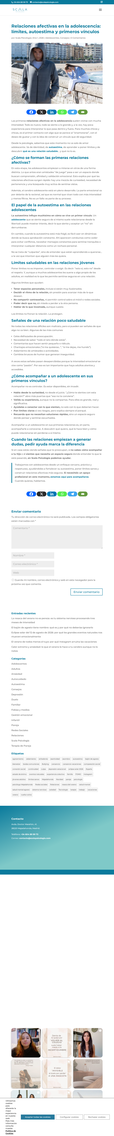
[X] (41, 112)
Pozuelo (22, 998)
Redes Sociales (19, 730)
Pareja (15, 725)
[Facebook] (31, 112)
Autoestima (18, 684)
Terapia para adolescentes (31, 939)
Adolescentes (52, 38)
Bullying (45, 764)
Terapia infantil (25, 947)
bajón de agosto (92, 759)
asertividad (55, 759)
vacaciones (92, 790)
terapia (73, 790)
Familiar (16, 704)
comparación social (92, 764)
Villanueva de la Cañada (30, 1012)
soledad (52, 790)
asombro (66, 759)
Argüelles (23, 1009)
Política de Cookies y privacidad (87, 922)
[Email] (83, 112)
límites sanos (33, 779)
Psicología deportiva (28, 954)
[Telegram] (72, 112)
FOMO (78, 774)
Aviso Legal (97, 918)
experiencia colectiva (55, 774)
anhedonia (43, 759)
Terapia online (25, 950)
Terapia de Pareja (21, 745)
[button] (26, 1042)
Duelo (14, 699)
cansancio (56, 764)
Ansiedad (16, 674)
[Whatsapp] (62, 112)
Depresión (17, 694)
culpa (43, 769)
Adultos (15, 669)
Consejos (64, 38)
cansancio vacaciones (72, 764)
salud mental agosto (21, 790)
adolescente (18, 219)
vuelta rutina (26, 795)
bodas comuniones (31, 764)
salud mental (84, 784)
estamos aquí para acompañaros (69, 477)
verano (15, 795)
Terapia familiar (26, 943)
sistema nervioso (39, 790)
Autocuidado (18, 679)
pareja (68, 779)
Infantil (15, 720)
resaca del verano (69, 784)
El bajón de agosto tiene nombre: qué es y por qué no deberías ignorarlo (52, 627)
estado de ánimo (20, 774)
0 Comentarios (78, 38)
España (89, 769)
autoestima (77, 759)
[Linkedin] (52, 112)
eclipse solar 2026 (76, 769)
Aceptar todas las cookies (37, 1117)
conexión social (19, 769)
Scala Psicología (23, 38)
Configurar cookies (69, 1117)
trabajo (82, 790)
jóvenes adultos (19, 779)
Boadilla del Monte (27, 1005)
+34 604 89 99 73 (20, 2)
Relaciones (17, 735)
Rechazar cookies (97, 1117)
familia (70, 774)
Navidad (59, 779)
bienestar (16, 764)
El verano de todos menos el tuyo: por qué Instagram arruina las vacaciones (54, 641)
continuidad (33, 769)
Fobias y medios (20, 710)
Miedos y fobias (26, 985)
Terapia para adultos (28, 936)
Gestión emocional (21, 715)
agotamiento (18, 759)
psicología (78, 779)
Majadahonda (47, 779)
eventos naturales (36, 774)
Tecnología (63, 790)
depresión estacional (57, 769)
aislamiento (31, 759)
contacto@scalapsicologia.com (35, 838)
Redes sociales (41, 784)
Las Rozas (23, 1002)
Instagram (88, 774)
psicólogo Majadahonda (23, 784)
